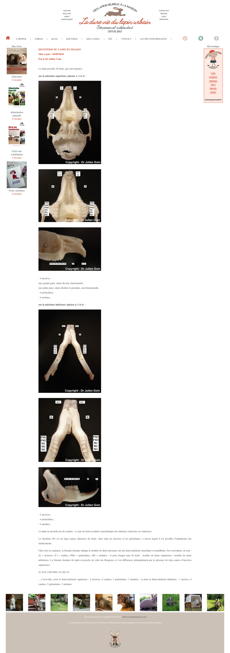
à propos (21, 38)
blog (54, 38)
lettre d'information (153, 38)
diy (110, 38)
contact (126, 38)
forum (39, 38)
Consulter (17, 79)
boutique (72, 38)
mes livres (93, 38)
